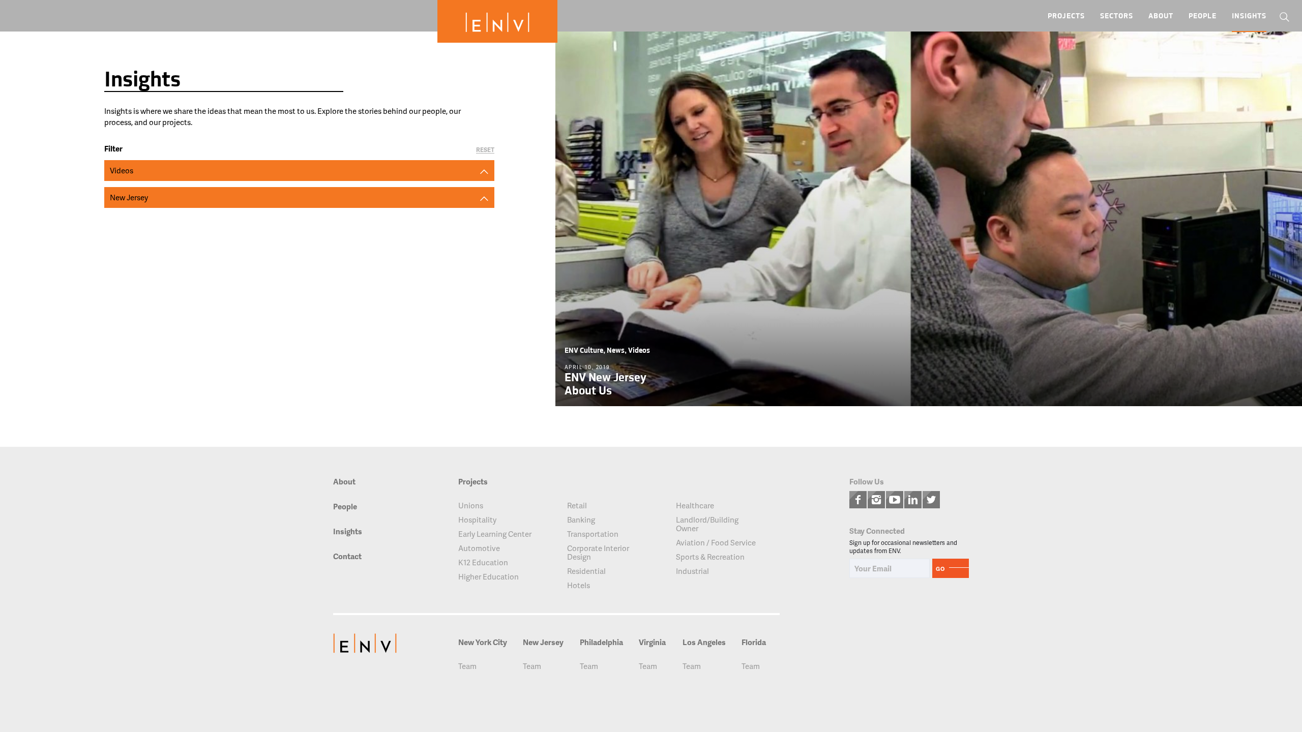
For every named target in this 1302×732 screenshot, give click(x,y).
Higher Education (488, 576)
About (1160, 16)
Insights (1249, 16)
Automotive (479, 548)
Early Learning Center (494, 534)
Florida (754, 642)
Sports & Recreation (710, 557)
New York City (482, 642)
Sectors (1116, 16)
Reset (485, 150)
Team (467, 666)
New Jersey (543, 642)
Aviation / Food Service (716, 542)
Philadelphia (601, 642)
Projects (1066, 16)
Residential (586, 571)
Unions (470, 505)
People (1203, 16)
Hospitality (477, 519)
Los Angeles (704, 642)
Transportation (592, 534)
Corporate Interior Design (598, 552)
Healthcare (695, 505)
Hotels (578, 585)
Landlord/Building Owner (707, 524)
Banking (581, 519)
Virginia (652, 642)
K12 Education (483, 562)
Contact (347, 557)
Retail (577, 505)
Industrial (692, 571)
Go (940, 568)
